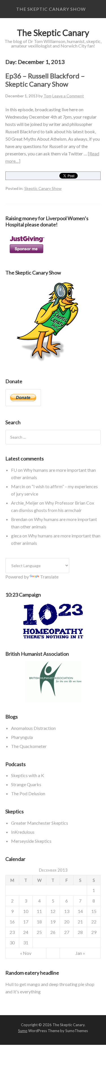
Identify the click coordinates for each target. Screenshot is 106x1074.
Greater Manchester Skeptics (39, 823)
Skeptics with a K (27, 775)
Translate (49, 576)
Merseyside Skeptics (31, 841)
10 (25, 911)
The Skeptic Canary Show (51, 9)
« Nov (25, 953)
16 (12, 921)
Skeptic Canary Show (43, 188)
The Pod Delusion (28, 793)
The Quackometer (29, 746)
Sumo (22, 1030)
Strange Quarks (26, 784)
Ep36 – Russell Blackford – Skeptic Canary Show (45, 80)
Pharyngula (22, 737)
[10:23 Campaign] (53, 621)
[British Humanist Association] (53, 681)
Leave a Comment (68, 95)
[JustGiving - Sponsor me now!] (26, 254)
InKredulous (22, 832)
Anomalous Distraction (33, 728)
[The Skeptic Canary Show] (47, 363)
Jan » (80, 953)
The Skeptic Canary (53, 32)
